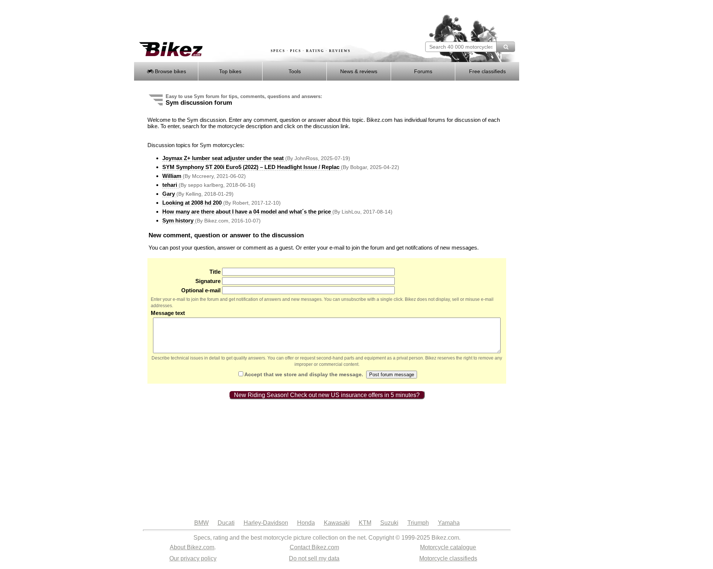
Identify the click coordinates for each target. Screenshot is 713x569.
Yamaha (449, 523)
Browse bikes (169, 71)
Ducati (226, 523)
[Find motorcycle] (505, 47)
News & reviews (358, 71)
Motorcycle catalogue (448, 547)
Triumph (418, 523)
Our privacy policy (192, 558)
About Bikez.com (192, 547)
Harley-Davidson (266, 523)
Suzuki (389, 523)
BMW (201, 523)
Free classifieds (487, 71)
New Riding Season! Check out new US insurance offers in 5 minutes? (327, 395)
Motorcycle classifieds (448, 558)
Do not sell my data (314, 558)
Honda (306, 523)
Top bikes (230, 71)
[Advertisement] (269, 21)
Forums (423, 71)
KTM (365, 523)
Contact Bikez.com (314, 547)
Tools (295, 71)
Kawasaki (337, 523)
